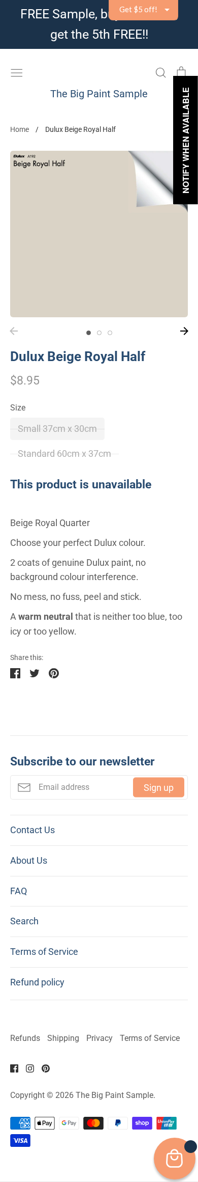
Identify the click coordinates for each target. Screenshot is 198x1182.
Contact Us (32, 829)
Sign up (159, 787)
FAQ (18, 891)
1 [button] (88, 333)
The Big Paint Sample (99, 94)
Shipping (63, 1038)
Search (24, 921)
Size (17, 408)
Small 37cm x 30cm (57, 428)
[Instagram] (26, 1067)
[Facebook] (10, 1067)
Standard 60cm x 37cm (64, 453)
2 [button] (99, 333)
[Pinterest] (42, 1067)
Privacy (99, 1038)
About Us (28, 860)
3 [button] (110, 333)
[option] (99, 234)
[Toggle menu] (16, 71)
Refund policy (37, 982)
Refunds (25, 1038)
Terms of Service (44, 951)
